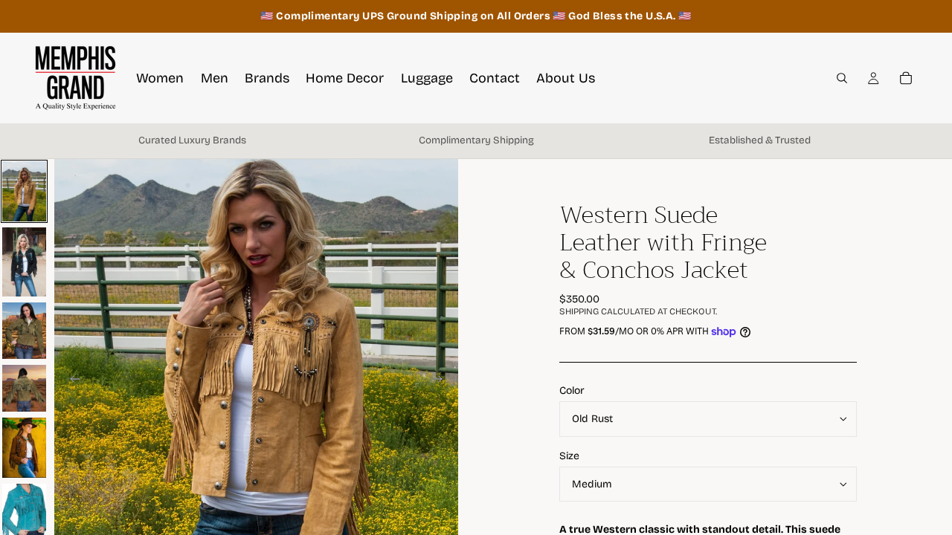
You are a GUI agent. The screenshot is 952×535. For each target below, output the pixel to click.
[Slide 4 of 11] (24, 388)
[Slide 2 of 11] (24, 261)
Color (572, 390)
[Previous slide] (70, 381)
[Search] (842, 78)
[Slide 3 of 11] (24, 330)
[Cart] (906, 78)
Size (569, 456)
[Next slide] (441, 381)
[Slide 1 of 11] (24, 191)
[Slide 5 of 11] (24, 448)
